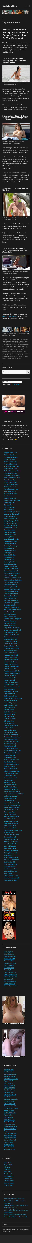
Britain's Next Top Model (21, 348)
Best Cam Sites (9, 1069)
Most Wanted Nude (10, 1122)
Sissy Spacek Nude (10, 825)
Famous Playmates (10, 621)
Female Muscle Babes (11, 1108)
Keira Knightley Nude (11, 691)
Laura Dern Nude (9, 714)
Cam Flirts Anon (9, 1090)
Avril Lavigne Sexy (10, 491)
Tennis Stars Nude (10, 848)
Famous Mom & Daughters (12, 618)
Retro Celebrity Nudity (11, 807)
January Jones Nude (10, 657)
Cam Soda (7, 1097)
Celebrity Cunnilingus (11, 546)
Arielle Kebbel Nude (10, 482)
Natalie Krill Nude (10, 762)
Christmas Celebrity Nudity (13, 580)
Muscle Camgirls (9, 1124)
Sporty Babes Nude (10, 1140)
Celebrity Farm (6, 351)
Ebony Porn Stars (9, 1103)
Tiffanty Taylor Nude (11, 850)
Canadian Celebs (9, 530)
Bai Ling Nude (8, 496)
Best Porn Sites (9, 1072)
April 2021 (7, 1162)
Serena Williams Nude (11, 823)
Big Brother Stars (9, 507)
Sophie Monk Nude (10, 828)
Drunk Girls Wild (9, 1101)
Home (4, 1224)
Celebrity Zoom (9, 954)
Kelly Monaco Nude (10, 696)
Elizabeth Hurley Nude (12, 342)
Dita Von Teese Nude (11, 596)
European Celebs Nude (11, 607)
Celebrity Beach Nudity (9, 316)
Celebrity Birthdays (10, 541)
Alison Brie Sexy (9, 459)
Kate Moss (20, 353)
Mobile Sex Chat (9, 1119)
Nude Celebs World (10, 1128)
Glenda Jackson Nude (11, 637)
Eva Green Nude (9, 612)
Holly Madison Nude (10, 650)
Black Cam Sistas (9, 1085)
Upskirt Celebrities (10, 866)
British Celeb (5, 349)
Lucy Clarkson (6, 354)
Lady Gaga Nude (9, 707)
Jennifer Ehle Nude (10, 669)
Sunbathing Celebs (22, 356)
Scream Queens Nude (11, 821)
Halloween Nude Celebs (11, 648)
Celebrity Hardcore (10, 550)
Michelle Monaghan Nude (12, 750)
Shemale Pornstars (10, 1133)
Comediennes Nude (10, 584)
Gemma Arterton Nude (11, 634)
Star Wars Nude (9, 832)
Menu (27, 6)
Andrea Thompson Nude (12, 471)
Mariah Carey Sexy (10, 744)
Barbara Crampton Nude (12, 500)
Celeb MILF (22, 349)
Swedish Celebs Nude (11, 841)
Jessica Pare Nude (9, 680)
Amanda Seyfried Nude (11, 466)
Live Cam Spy (8, 1117)
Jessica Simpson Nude (11, 682)
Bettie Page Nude (9, 502)
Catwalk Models (14, 349)
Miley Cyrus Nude (9, 755)
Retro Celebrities (9, 983)
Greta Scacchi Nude (10, 641)
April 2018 (7, 1171)
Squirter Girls (8, 1142)
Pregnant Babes (9, 1131)
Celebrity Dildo (9, 548)
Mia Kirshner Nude (10, 746)
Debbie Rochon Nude (11, 593)
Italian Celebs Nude (10, 653)
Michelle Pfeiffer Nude (11, 753)
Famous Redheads (10, 623)
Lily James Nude (9, 723)
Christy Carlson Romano (12, 582)
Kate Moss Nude (23, 342)
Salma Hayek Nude (10, 814)
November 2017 (9, 1183)
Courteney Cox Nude (10, 587)
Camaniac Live (8, 1092)
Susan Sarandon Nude (11, 839)
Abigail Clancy (21, 346)
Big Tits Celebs (9, 509)
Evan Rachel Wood (10, 616)
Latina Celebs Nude (10, 974)
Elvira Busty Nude (10, 605)
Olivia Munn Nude (10, 775)
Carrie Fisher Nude (10, 534)
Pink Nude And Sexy (10, 787)
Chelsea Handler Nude (11, 571)
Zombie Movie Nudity (11, 880)
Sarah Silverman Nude (11, 816)
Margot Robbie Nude (11, 739)
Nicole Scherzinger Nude (12, 771)
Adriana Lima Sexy (10, 455)
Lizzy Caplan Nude (10, 730)
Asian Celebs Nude (10, 487)
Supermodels (6, 358)
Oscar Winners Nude (10, 778)
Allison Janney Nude (10, 462)
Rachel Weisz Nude (10, 798)
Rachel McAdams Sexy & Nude (14, 794)
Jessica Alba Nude (9, 678)
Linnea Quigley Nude (11, 725)
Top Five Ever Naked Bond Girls (14, 1198)
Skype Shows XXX (10, 1138)
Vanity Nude (8, 873)
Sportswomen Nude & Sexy (13, 830)
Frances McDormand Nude (12, 630)
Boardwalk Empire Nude (12, 512)
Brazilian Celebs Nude (11, 518)
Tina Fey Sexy (8, 855)
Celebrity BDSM (9, 537)
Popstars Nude (9, 979)
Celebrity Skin (8, 952)
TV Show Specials (9, 862)
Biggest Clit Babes (10, 1081)
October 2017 (8, 1185)
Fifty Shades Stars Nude (12, 628)
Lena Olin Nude (9, 716)
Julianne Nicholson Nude (12, 687)
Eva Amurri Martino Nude (12, 609)
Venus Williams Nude (11, 875)
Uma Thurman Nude (10, 864)
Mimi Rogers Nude (10, 757)
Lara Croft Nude (9, 709)
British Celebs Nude (10, 523)
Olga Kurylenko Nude (11, 773)
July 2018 (7, 1167)
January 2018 (8, 1178)
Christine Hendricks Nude (12, 578)
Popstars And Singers (11, 789)
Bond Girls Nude (9, 516)
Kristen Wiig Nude (10, 703)
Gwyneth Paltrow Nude (11, 646)
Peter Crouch (13, 354)
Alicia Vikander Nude (11, 457)
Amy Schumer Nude (10, 468)
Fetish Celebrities (9, 625)
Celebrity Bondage (10, 543)
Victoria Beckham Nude (11, 878)
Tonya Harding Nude (11, 857)
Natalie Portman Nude (11, 764)
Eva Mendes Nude (10, 614)
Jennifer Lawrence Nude (12, 673)
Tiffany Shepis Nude (10, 853)
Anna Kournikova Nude (11, 475)
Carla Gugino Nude (10, 532)
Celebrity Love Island (16, 351)
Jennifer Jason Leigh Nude (12, 671)
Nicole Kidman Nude (10, 769)
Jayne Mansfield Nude (11, 659)
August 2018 (8, 1165)
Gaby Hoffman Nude (10, 632)
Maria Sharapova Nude (11, 741)
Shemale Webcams (10, 1135)
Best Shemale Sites (10, 1074)
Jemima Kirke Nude (10, 662)
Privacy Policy (14, 1229)
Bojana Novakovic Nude (12, 514)
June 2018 (7, 1169)
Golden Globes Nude (10, 639)
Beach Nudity (10, 348)
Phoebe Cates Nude (10, 784)
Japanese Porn (8, 1115)
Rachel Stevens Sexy (10, 796)
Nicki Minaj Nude (9, 766)
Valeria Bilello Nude (10, 871)
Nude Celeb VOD (9, 958)
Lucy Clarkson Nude (7, 344)
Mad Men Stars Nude (11, 734)
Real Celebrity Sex (10, 981)
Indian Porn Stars (10, 1113)
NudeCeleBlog (9, 6)
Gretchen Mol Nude (10, 643)
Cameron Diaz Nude (10, 528)
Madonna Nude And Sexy (12, 737)
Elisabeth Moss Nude (11, 600)
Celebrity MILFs (9, 553)
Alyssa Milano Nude (10, 464)
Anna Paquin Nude (10, 480)
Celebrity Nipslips (10, 555)
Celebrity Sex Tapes (10, 562)
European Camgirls (10, 1106)
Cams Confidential (10, 1094)
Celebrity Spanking (10, 564)
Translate (16, 384)
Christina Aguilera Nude (12, 573)
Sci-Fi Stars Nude (10, 819)
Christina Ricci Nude (10, 575)
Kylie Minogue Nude (10, 705)
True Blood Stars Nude (11, 860)
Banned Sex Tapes (10, 956)
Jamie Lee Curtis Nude (11, 655)
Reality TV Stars (9, 800)
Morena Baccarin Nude (11, 759)
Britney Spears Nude (10, 525)
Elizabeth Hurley (12, 353)
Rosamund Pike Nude (11, 810)
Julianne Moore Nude (11, 684)
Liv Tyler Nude (9, 728)
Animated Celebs (9, 961)
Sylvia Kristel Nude (10, 844)
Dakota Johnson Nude (11, 591)
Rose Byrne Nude (9, 812)
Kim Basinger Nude (10, 700)
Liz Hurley (26, 353)
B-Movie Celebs (9, 967)
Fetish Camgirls (9, 1110)
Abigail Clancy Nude (18, 339)
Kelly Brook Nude (9, 694)
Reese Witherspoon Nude (12, 805)
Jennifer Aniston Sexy (11, 664)
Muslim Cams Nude (10, 1126)
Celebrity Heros (9, 970)
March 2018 (8, 1174)
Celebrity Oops (9, 557)
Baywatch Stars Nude (11, 1078)
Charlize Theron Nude (11, 568)
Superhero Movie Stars (11, 835)
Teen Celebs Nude (10, 846)
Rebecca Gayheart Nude (11, 803)
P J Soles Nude (8, 780)
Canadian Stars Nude (11, 1099)
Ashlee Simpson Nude (11, 484)
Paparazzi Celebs (18, 344)
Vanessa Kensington (15, 358)
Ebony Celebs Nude (10, 598)
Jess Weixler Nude (10, 675)
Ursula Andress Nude (11, 869)
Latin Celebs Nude (10, 712)
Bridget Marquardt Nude (12, 521)
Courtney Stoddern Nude (12, 589)
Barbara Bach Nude (10, 498)
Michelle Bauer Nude (11, 748)
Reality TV (20, 354)
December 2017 (9, 1181)
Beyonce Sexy (8, 505)
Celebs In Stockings (10, 566)
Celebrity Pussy (9, 559)
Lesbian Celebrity (9, 719)
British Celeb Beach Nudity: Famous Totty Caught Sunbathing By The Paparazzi (15, 33)
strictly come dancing (11, 356)
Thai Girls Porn (9, 1144)
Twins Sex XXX (9, 1147)
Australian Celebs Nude (11, 489)
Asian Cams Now (9, 1076)
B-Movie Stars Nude (10, 493)
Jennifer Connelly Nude (11, 666)
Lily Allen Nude (9, 721)
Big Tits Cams (8, 1083)
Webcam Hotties (9, 1149)
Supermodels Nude (11, 346)
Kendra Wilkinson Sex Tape (13, 698)
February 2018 (8, 1176)
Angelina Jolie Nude (10, 473)
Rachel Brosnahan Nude (12, 791)
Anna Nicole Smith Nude (12, 477)
